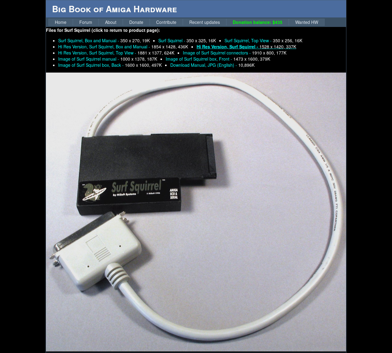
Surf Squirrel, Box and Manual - (104, 40)
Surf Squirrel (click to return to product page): (112, 30)
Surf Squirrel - (187, 40)
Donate (136, 22)
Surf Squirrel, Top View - (263, 40)
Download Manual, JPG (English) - (212, 65)
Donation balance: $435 (257, 22)
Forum (85, 22)
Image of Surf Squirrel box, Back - (110, 65)
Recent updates (204, 22)
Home (60, 22)
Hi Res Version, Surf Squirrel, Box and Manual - (123, 46)
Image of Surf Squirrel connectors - (234, 53)
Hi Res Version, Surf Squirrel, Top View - (116, 53)
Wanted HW (306, 22)
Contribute (166, 22)
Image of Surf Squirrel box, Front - (218, 59)
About (110, 22)
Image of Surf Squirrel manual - (107, 59)
